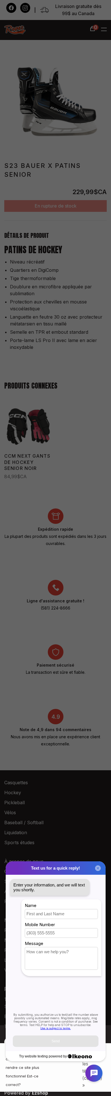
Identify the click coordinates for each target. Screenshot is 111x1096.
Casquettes (16, 782)
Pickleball (14, 802)
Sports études (19, 842)
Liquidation (15, 832)
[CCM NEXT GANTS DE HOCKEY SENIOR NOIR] (28, 426)
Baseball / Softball (24, 822)
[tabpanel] (55, 100)
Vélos (10, 812)
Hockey (12, 792)
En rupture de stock (56, 206)
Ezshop (40, 1093)
